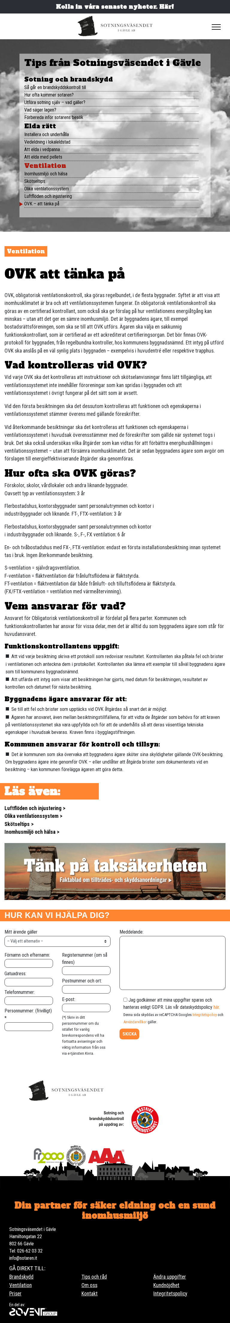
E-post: (68, 999)
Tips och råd (94, 1277)
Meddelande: (131, 932)
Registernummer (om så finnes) (84, 958)
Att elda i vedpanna (42, 149)
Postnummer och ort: (82, 981)
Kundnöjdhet (166, 1285)
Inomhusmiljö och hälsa (45, 174)
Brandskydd (21, 1277)
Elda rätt (40, 126)
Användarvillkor (135, 1022)
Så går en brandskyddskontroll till (55, 87)
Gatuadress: (15, 973)
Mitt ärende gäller (20, 932)
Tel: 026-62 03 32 (26, 1251)
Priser (15, 1294)
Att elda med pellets (43, 157)
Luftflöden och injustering (48, 196)
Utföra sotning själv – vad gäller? (54, 102)
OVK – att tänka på (41, 204)
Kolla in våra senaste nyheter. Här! (115, 6)
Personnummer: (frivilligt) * (28, 1014)
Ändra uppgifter (169, 1277)
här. (217, 1007)
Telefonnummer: (19, 992)
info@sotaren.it (23, 1258)
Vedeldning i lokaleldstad (47, 142)
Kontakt (89, 1294)
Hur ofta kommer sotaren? (49, 95)
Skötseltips (34, 181)
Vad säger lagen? (40, 110)
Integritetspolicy (205, 1014)
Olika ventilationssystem (46, 189)
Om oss (89, 1285)
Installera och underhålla (46, 134)
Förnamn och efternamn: (27, 955)
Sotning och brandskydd (68, 79)
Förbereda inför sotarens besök (53, 117)
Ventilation (45, 165)
